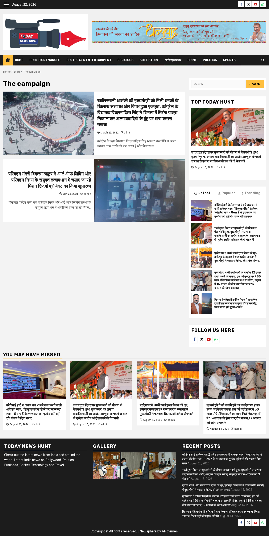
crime (192, 60)
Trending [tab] (252, 193)
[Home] (8, 60)
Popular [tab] (228, 193)
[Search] (262, 60)
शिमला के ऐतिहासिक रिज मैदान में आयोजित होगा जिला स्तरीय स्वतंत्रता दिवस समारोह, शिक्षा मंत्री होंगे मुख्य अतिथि (235, 303)
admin (127, 132)
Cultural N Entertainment (88, 60)
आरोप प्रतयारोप (173, 60)
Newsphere (148, 531)
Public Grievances (44, 60)
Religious (125, 60)
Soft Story (149, 60)
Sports (229, 60)
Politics (210, 60)
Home (19, 60)
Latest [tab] (204, 193)
